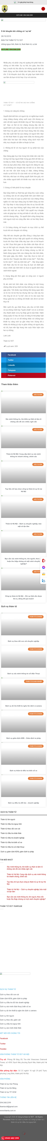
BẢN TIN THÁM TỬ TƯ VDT (12, 40)
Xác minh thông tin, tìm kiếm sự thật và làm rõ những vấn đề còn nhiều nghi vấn (25, 868)
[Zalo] (43, 580)
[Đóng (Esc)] (2, 1127)
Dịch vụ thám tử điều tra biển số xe (23, 770)
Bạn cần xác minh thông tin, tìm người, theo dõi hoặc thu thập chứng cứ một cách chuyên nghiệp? (23, 561)
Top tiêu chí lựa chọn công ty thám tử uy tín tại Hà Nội (26, 883)
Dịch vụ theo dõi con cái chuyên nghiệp (23, 641)
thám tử (18, 44)
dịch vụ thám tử (24, 1120)
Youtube (3, 1049)
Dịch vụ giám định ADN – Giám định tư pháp (23, 738)
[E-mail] (43, 574)
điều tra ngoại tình (29, 1122)
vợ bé (35, 44)
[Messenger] (43, 567)
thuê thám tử (27, 44)
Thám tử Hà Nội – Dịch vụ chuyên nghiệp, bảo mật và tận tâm (26, 890)
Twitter (3, 1044)
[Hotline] (43, 560)
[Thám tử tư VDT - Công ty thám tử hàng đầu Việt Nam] (10, 9)
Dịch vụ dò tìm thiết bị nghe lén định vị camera (23, 706)
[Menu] (43, 9)
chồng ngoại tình (7, 44)
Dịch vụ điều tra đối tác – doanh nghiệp (23, 803)
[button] (23, 354)
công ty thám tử (37, 1120)
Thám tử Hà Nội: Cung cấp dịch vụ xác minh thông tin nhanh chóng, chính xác (26, 875)
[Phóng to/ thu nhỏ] (9, 1127)
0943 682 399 (12, 1138)
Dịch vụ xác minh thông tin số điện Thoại (23, 673)
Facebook (4, 1038)
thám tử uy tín (16, 1122)
